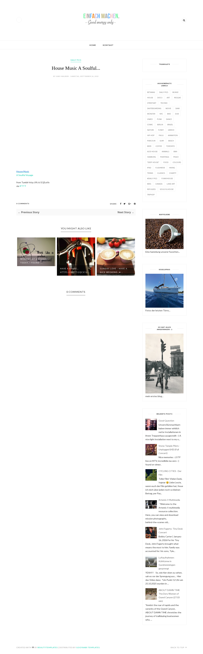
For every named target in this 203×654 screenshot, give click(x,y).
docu (159, 97)
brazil (170, 124)
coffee (159, 146)
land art (171, 184)
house (150, 97)
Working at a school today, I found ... (34, 261)
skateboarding (154, 108)
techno (163, 103)
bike (169, 114)
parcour (151, 140)
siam (177, 108)
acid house (152, 151)
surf (162, 140)
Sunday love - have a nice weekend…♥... (113, 270)
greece (171, 130)
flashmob (160, 167)
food (165, 162)
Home (92, 45)
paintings (164, 157)
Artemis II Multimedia (169, 500)
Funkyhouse (167, 178)
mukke (175, 92)
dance (169, 119)
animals (165, 151)
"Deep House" (153, 162)
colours (177, 162)
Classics (161, 173)
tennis (150, 173)
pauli (161, 135)
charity (172, 173)
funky (161, 130)
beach (171, 140)
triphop (151, 194)
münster (151, 114)
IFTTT (23, 186)
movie (168, 108)
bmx (175, 151)
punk (159, 119)
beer (149, 146)
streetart (151, 103)
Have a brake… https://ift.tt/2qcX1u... (75, 270)
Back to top (178, 647)
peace (176, 157)
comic (150, 124)
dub (177, 114)
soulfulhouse (167, 189)
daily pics (76, 60)
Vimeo (150, 119)
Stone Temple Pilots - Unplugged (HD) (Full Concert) (169, 449)
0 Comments (22, 203)
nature (150, 130)
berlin (160, 124)
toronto (170, 146)
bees (149, 184)
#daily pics (152, 178)
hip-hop (150, 135)
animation (173, 135)
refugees (151, 189)
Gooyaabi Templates (88, 647)
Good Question (166, 420)
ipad (149, 167)
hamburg (151, 157)
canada (158, 184)
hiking (172, 167)
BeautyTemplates (48, 647)
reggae (177, 97)
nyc (161, 114)
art (168, 97)
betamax (151, 92)
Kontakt (108, 45)
